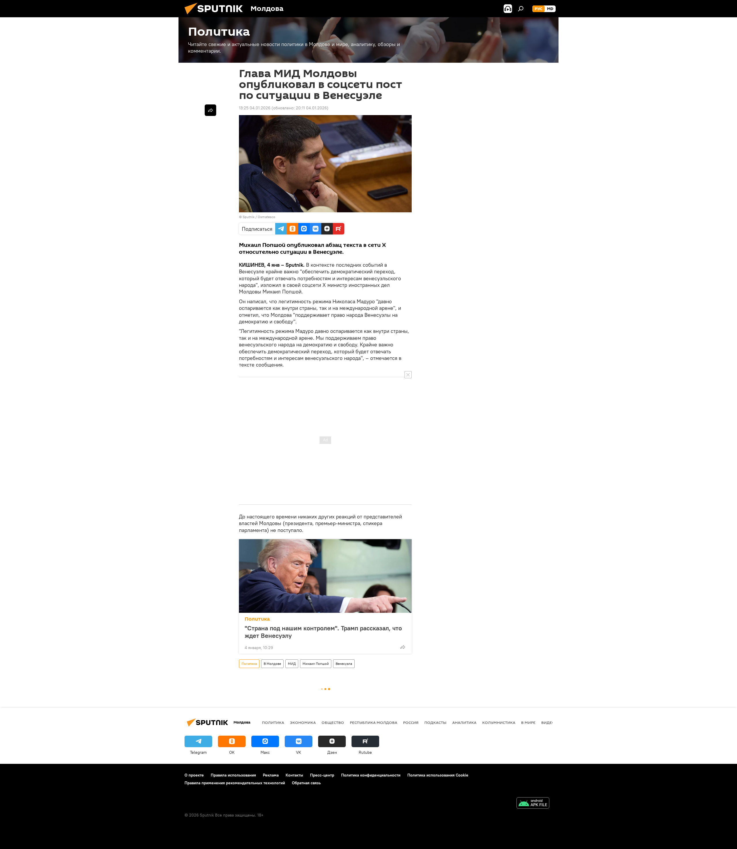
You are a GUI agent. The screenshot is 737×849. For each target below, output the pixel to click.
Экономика (303, 722)
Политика (257, 619)
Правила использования (233, 775)
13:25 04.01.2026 (254, 107)
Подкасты (435, 722)
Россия (411, 722)
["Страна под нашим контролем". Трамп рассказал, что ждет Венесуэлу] (325, 576)
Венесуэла (344, 663)
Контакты (294, 775)
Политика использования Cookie (437, 775)
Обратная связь (306, 782)
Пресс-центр (322, 775)
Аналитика (464, 722)
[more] (403, 647)
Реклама (271, 775)
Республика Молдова (373, 722)
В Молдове (272, 663)
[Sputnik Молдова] (215, 15)
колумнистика (498, 722)
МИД (292, 663)
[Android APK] (532, 803)
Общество (333, 722)
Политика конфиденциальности (370, 775)
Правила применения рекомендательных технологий (235, 782)
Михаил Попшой (316, 663)
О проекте (194, 775)
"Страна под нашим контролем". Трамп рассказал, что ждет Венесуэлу (323, 631)
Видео (548, 722)
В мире (528, 722)
